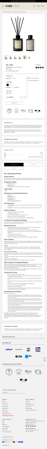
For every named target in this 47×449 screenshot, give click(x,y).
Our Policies (28, 406)
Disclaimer (4, 424)
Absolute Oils (5, 412)
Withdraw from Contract (7, 415)
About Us (28, 401)
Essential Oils (5, 406)
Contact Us (28, 403)
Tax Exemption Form (6, 413)
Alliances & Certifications (31, 410)
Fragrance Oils (5, 408)
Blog (3, 422)
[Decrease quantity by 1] (20, 97)
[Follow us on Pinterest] (33, 426)
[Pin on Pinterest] (38, 67)
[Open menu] (2, 6)
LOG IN (38, 6)
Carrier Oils (4, 410)
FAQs (3, 421)
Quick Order (4, 404)
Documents (33, 164)
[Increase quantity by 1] (25, 97)
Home (3, 11)
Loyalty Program (5, 426)
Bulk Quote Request (30, 404)
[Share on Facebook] (36, 67)
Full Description (14, 164)
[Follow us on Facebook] (26, 426)
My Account (5, 403)
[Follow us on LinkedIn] (35, 426)
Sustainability (5, 428)
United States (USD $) (7, 437)
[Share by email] (43, 67)
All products (8, 11)
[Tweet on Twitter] (40, 67)
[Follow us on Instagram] (30, 426)
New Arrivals (5, 430)
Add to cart (14, 103)
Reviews (14, 167)
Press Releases (29, 408)
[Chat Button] (45, 358)
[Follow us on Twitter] (28, 426)
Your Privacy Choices (6, 431)
